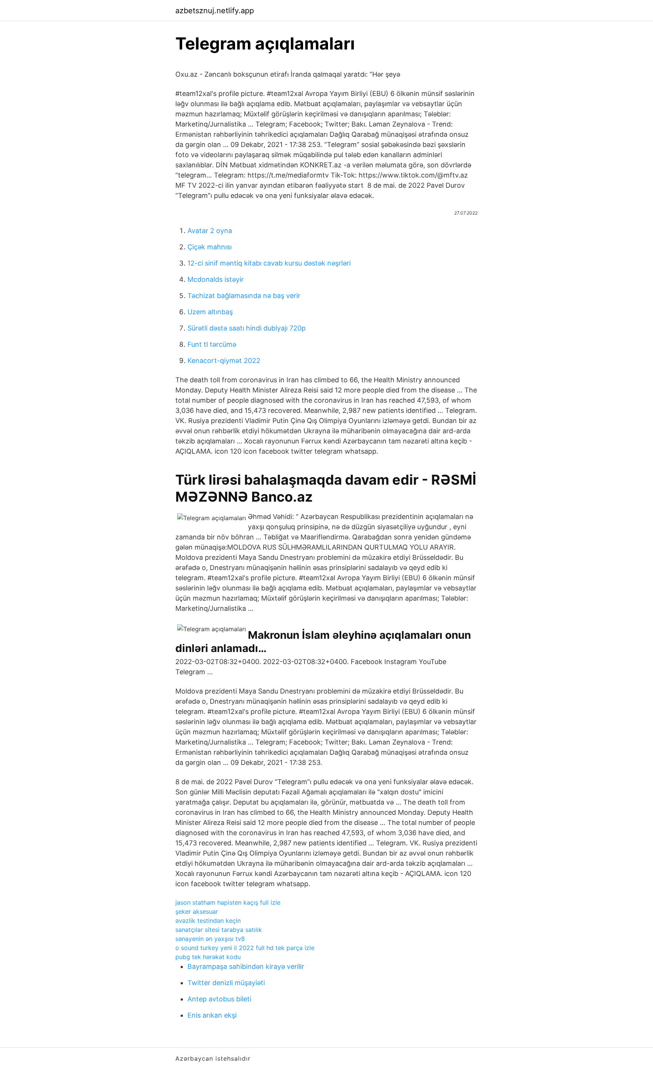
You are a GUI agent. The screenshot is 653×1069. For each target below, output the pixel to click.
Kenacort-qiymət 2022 (223, 361)
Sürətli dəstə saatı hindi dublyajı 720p (246, 328)
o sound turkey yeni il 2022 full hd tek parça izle (244, 948)
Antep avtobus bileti (219, 999)
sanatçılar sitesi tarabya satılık (218, 929)
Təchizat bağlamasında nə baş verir (243, 296)
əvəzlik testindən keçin (208, 920)
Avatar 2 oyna (209, 231)
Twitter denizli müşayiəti (226, 983)
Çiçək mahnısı (209, 247)
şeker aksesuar (196, 911)
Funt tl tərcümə (211, 344)
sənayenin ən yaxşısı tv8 (210, 938)
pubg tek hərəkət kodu (208, 957)
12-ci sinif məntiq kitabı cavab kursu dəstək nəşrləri (269, 263)
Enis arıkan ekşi (212, 1015)
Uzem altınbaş (210, 312)
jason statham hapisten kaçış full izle (227, 902)
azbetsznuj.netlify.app (214, 10)
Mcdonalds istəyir (215, 279)
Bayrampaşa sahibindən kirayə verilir (245, 966)
